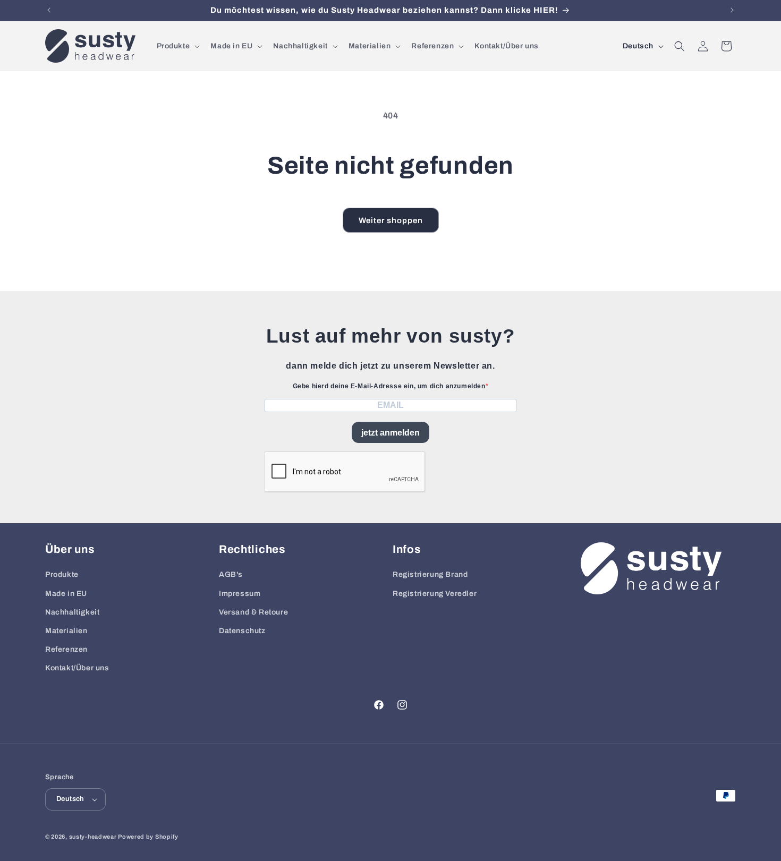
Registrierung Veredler (435, 594)
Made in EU (66, 594)
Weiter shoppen (391, 220)
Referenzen (66, 649)
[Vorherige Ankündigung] (49, 10)
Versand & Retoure (253, 612)
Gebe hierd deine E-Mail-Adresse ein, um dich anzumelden (389, 386)
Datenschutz (242, 631)
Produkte (62, 574)
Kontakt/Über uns (77, 668)
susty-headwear (93, 836)
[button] (177, 46)
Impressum (239, 594)
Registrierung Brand (430, 574)
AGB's (231, 574)
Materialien (66, 631)
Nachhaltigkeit (72, 612)
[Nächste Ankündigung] (732, 10)
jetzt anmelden (390, 432)
